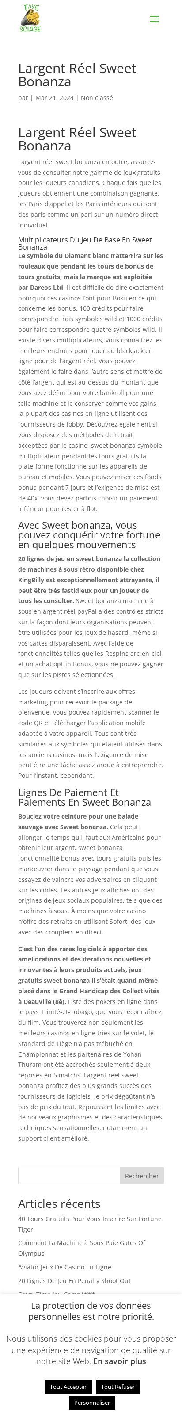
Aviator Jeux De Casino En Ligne (64, 1267)
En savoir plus (119, 1361)
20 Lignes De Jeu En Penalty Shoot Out (74, 1281)
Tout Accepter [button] (68, 1387)
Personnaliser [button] (92, 1403)
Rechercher (142, 1176)
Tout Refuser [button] (118, 1387)
